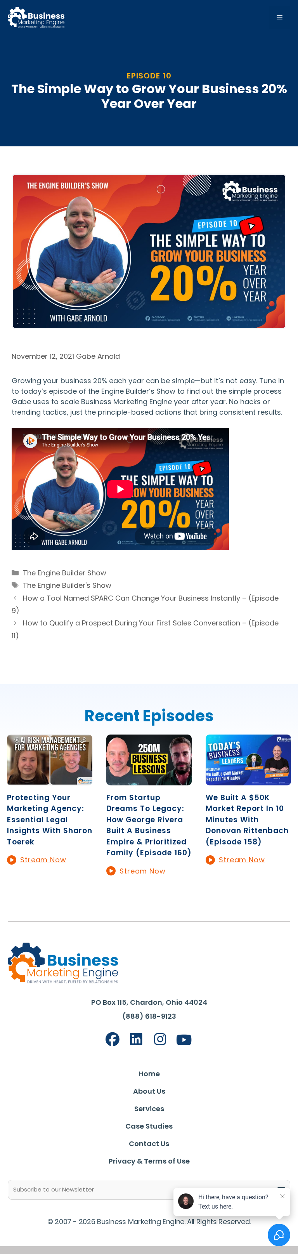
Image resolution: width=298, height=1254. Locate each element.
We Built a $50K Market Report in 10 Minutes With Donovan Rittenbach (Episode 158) (247, 819)
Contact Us (149, 1143)
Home (149, 1074)
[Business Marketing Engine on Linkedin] (136, 1039)
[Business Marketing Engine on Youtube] (184, 1040)
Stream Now (43, 860)
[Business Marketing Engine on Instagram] (160, 1039)
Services (149, 1108)
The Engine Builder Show (64, 573)
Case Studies (149, 1126)
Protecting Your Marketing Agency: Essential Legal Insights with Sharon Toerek (49, 819)
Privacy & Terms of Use (149, 1161)
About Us (149, 1091)
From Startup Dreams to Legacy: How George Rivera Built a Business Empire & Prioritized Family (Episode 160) (149, 825)
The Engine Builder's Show (67, 585)
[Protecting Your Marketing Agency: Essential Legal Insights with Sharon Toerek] (49, 780)
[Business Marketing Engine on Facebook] (112, 1039)
